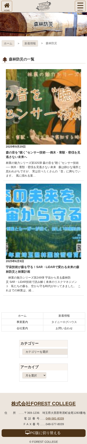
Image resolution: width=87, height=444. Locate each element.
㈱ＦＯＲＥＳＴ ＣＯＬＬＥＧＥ (43, 6)
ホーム (8, 43)
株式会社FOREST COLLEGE (43, 403)
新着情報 (30, 43)
